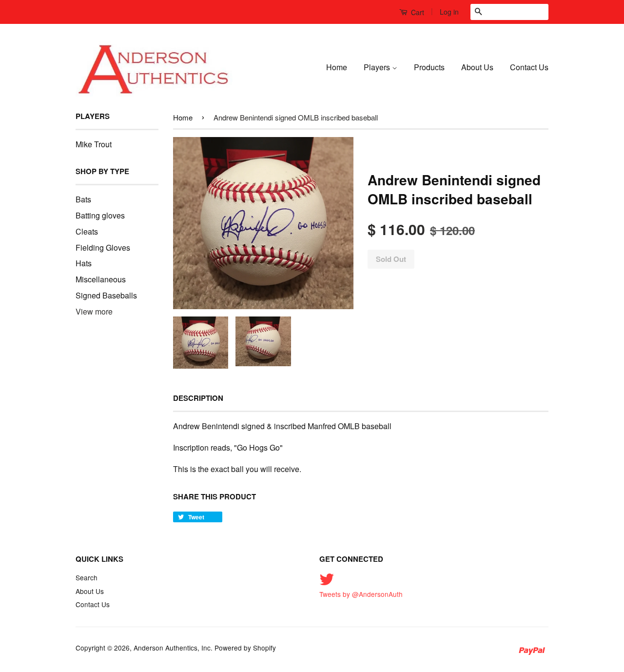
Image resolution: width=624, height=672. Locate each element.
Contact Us (529, 67)
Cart (416, 12)
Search (87, 577)
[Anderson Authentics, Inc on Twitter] (326, 582)
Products (429, 67)
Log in (449, 12)
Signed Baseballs (106, 295)
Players (378, 67)
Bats (83, 199)
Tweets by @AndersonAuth (361, 594)
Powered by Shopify (245, 647)
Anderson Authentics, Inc (172, 647)
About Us (477, 67)
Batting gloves (100, 215)
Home (336, 67)
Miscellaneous (101, 279)
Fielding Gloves (103, 247)
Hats (84, 263)
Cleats (87, 231)
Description (198, 398)
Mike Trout (94, 144)
